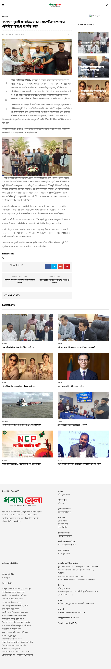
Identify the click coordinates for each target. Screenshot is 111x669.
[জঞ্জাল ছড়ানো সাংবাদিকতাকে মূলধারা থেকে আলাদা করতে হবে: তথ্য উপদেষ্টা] (83, 444)
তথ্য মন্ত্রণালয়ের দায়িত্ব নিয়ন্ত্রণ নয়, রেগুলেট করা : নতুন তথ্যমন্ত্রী (92, 68)
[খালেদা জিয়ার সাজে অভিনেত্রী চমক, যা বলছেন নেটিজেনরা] (27, 366)
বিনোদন (4, 382)
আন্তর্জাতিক (5, 421)
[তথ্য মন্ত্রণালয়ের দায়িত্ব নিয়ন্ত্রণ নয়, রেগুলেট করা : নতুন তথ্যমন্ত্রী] (83, 327)
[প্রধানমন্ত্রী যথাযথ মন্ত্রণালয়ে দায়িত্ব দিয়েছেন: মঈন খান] (27, 327)
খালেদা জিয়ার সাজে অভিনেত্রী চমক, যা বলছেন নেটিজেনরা (18, 386)
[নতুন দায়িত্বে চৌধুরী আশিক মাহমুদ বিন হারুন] (83, 366)
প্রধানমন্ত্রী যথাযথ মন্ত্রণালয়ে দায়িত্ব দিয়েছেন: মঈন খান (92, 44)
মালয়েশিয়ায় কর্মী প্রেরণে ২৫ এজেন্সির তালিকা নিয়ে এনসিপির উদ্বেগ (21, 464)
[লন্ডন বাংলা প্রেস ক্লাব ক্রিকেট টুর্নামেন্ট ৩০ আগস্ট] (83, 405)
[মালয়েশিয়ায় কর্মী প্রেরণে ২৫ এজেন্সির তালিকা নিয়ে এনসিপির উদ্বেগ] (27, 444)
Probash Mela (7, 34)
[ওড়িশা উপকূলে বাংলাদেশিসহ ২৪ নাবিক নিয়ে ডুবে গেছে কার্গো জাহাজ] (27, 405)
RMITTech (74, 623)
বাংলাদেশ (4, 343)
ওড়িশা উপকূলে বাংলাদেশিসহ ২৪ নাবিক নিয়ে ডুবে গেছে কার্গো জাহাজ (21, 424)
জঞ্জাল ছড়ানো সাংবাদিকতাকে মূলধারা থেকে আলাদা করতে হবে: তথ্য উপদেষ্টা (79, 464)
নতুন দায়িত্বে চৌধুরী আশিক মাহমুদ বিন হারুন (70, 386)
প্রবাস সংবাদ (5, 16)
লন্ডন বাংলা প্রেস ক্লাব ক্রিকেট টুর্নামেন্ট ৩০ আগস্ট (72, 425)
